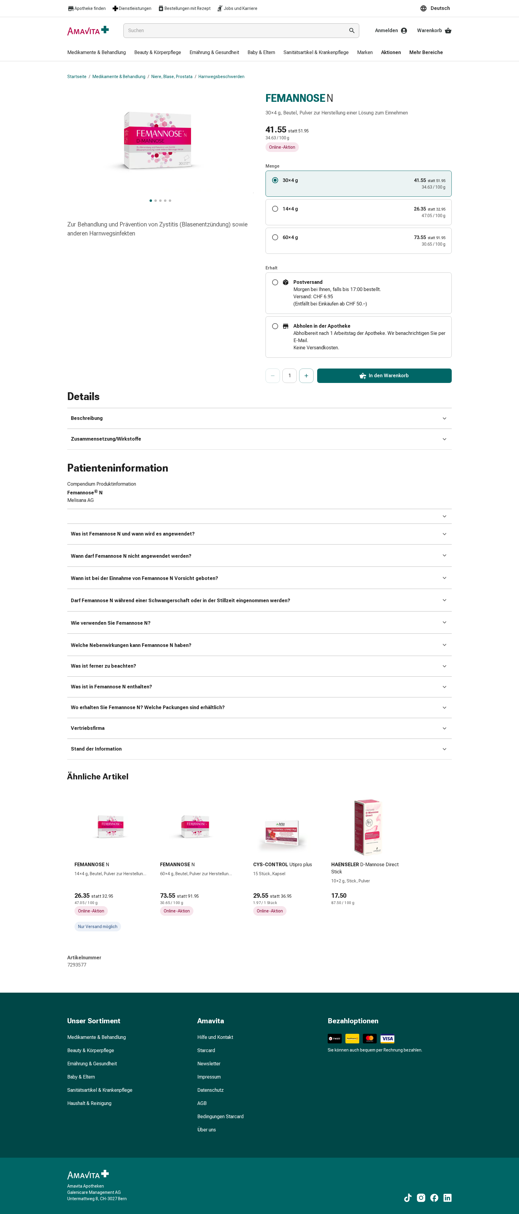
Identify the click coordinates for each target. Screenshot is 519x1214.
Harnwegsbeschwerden (221, 76)
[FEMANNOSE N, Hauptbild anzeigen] (151, 200)
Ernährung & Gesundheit (92, 1064)
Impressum (209, 1077)
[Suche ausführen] (352, 30)
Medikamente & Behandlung (119, 76)
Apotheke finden (90, 8)
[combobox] (232, 30)
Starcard (206, 1050)
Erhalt (272, 268)
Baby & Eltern (81, 1077)
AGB (202, 1103)
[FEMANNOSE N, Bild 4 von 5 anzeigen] (165, 200)
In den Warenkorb (389, 375)
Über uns (206, 1130)
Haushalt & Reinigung (89, 1103)
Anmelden (386, 30)
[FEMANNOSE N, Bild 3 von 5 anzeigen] (160, 200)
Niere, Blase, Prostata (172, 76)
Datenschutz (210, 1090)
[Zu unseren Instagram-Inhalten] (421, 1198)
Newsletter (208, 1064)
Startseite (76, 76)
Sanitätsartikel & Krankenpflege (99, 1090)
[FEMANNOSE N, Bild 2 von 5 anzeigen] (155, 200)
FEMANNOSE (295, 98)
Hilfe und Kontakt (215, 1037)
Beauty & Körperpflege (90, 1050)
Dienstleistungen (135, 8)
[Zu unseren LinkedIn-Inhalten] (447, 1198)
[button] (436, 8)
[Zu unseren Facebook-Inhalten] (434, 1198)
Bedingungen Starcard (220, 1116)
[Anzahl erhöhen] (306, 376)
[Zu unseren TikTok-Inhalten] (408, 1198)
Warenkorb (429, 30)
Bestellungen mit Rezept (188, 8)
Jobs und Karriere (240, 8)
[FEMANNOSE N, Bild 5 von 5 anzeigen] (170, 200)
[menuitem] (96, 52)
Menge (272, 166)
